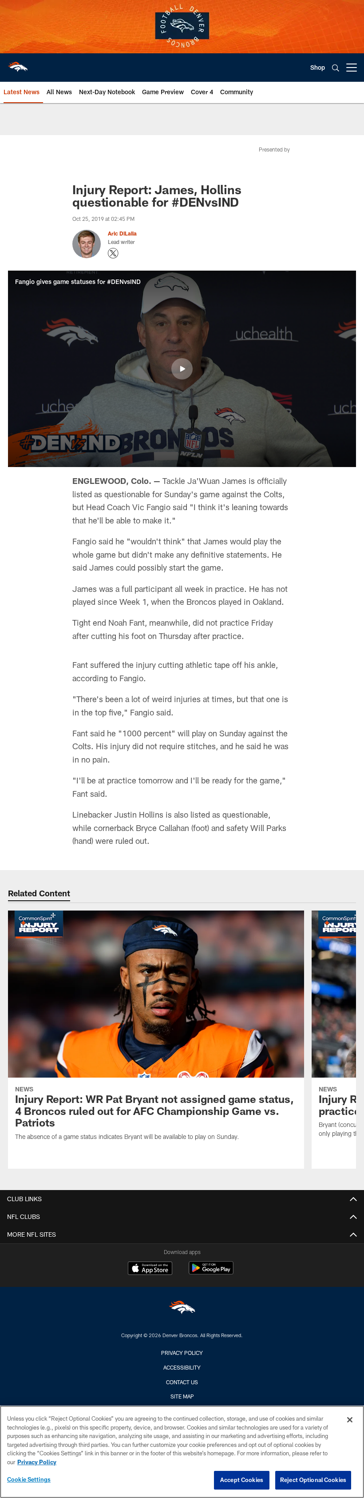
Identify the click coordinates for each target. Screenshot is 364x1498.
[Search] (335, 68)
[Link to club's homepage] (17, 64)
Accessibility (182, 1367)
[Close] (350, 1420)
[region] (182, 1452)
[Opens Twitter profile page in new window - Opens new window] (113, 253)
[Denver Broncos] (182, 1309)
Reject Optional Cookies (313, 1479)
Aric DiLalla (122, 233)
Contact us (182, 1382)
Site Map (182, 1396)
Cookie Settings (29, 1479)
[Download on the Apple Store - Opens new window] (150, 1269)
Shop (317, 67)
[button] (182, 368)
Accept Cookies (241, 1479)
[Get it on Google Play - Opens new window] (211, 1272)
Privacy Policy (182, 1353)
